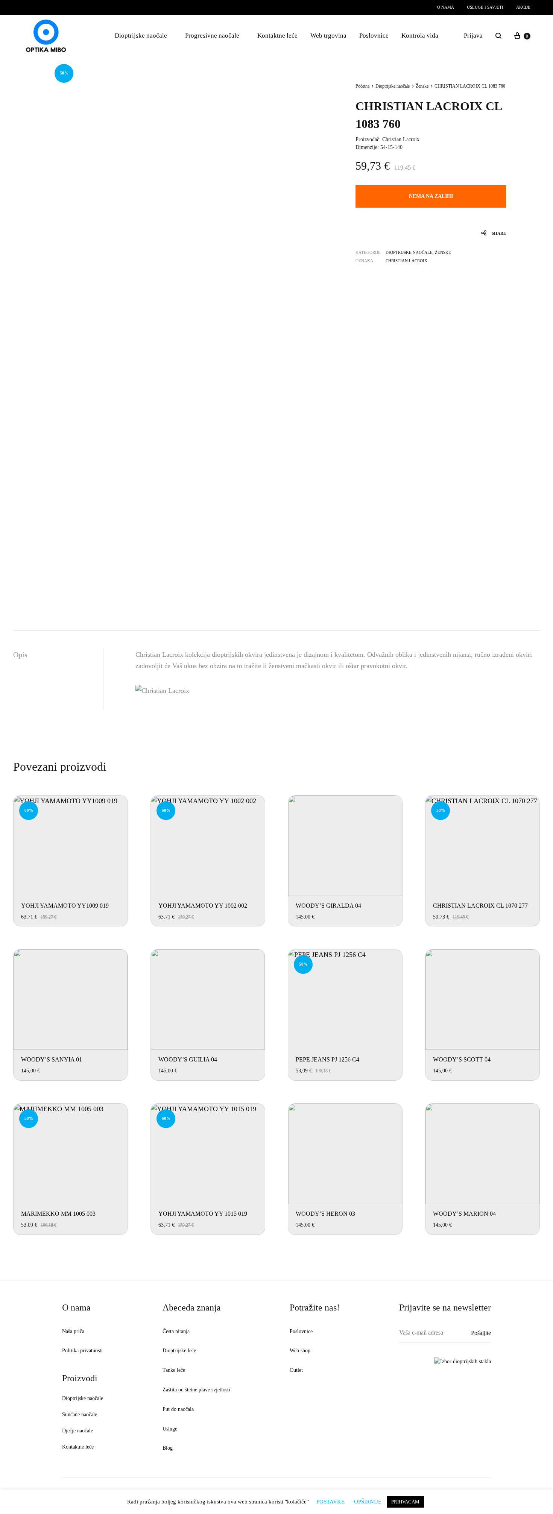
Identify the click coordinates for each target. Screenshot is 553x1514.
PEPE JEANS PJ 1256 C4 (327, 1059)
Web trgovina (328, 35)
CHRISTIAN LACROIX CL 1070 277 (480, 905)
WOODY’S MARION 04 (464, 1213)
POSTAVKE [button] (330, 1502)
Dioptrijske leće (179, 1350)
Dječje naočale (77, 1431)
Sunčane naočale (79, 1414)
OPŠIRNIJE (367, 1502)
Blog (168, 1448)
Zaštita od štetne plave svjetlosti (196, 1390)
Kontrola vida (419, 35)
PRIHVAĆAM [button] (405, 1502)
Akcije (523, 7)
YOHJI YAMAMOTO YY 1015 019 (202, 1213)
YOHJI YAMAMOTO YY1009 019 (65, 905)
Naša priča (73, 1331)
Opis (20, 654)
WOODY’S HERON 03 (325, 1213)
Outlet (296, 1370)
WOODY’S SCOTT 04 (462, 1059)
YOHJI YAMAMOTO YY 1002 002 (202, 905)
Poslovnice (374, 35)
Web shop (300, 1350)
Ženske (422, 86)
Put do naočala (178, 1409)
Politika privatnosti (82, 1350)
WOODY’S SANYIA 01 (51, 1059)
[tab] (58, 655)
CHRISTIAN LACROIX (406, 260)
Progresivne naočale (212, 35)
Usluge (170, 1429)
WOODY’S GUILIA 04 (187, 1059)
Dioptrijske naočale (141, 35)
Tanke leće (174, 1370)
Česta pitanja (176, 1331)
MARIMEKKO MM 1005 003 (58, 1213)
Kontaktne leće (277, 35)
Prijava (473, 35)
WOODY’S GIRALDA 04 (328, 905)
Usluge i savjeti (485, 7)
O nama (445, 7)
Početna (362, 86)
